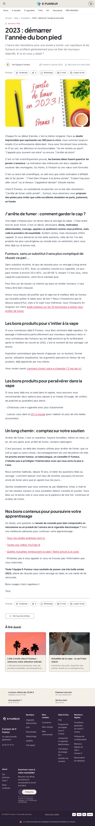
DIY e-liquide (38, 414)
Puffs (40, 10)
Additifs (29, 741)
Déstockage (31, 736)
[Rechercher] (4, 3)
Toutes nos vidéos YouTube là (23, 544)
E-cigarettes (29, 10)
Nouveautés (31, 732)
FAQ (60, 720)
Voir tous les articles (21, 616)
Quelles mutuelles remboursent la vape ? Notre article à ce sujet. (43, 551)
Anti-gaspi (30, 745)
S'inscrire (29, 792)
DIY (47, 10)
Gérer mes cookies (52, 814)
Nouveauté (57, 10)
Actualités (25, 18)
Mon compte (47, 727)
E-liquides (16, 10)
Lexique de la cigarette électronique (63, 741)
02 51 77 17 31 (8, 745)
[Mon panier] (90, 3)
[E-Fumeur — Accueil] (47, 4)
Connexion (46, 722)
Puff (28, 727)
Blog (16, 18)
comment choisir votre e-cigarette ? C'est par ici (54, 368)
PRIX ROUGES (72, 10)
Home (5, 10)
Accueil (8, 18)
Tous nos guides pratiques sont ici (26, 538)
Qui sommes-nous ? (6, 777)
